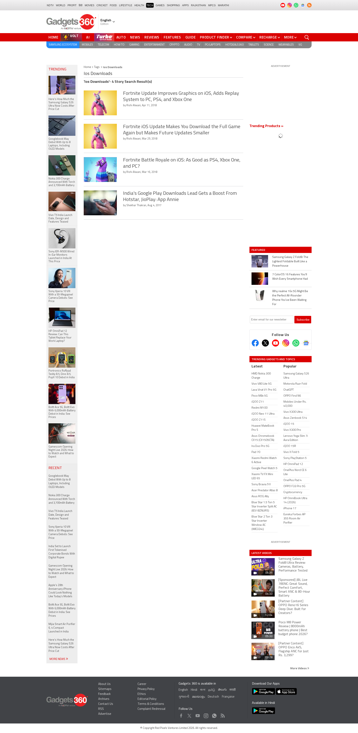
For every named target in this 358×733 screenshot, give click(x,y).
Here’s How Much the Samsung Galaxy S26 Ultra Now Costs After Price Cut (61, 645)
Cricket (102, 5)
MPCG (212, 5)
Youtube (197, 714)
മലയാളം (198, 696)
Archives (103, 699)
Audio (188, 44)
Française (228, 696)
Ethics (142, 694)
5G (300, 44)
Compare (244, 37)
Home (53, 37)
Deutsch (213, 696)
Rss (222, 714)
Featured (259, 250)
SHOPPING (173, 5)
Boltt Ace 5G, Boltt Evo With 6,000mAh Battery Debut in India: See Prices (61, 610)
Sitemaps (104, 689)
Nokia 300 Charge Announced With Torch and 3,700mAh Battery (61, 499)
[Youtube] (275, 343)
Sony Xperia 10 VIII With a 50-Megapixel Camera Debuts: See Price (60, 532)
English (183, 690)
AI (88, 37)
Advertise (104, 714)
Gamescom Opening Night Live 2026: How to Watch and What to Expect (61, 571)
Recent (55, 468)
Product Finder (214, 37)
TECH (149, 5)
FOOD (113, 5)
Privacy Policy (146, 689)
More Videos (298, 668)
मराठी (233, 690)
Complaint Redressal (151, 709)
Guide (190, 37)
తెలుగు (222, 689)
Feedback (104, 694)
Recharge (268, 37)
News (135, 37)
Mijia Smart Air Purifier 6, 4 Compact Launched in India (61, 628)
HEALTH (139, 5)
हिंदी (80, 5)
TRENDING (57, 69)
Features (172, 37)
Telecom (103, 44)
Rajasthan (198, 5)
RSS (101, 709)
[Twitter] (265, 343)
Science (269, 44)
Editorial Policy (147, 699)
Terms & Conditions (151, 704)
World (60, 5)
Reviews (151, 37)
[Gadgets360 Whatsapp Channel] (295, 343)
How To (119, 44)
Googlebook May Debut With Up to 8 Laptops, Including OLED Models (59, 482)
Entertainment (154, 44)
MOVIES (89, 5)
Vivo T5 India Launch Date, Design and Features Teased (60, 515)
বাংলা (202, 690)
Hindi (194, 690)
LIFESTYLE (125, 5)
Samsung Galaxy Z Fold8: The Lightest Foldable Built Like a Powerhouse (290, 261)
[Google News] (306, 343)
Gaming (134, 44)
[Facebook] (255, 343)
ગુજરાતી (184, 696)
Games (160, 5)
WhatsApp (214, 714)
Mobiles (87, 44)
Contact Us (105, 704)
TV (198, 44)
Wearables (286, 44)
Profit (72, 5)
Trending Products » (266, 126)
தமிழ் (211, 690)
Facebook (181, 714)
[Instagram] (285, 343)
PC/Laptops (213, 44)
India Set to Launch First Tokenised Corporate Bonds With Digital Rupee (61, 552)
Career (142, 684)
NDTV (50, 5)
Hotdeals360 (234, 44)
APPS (185, 5)
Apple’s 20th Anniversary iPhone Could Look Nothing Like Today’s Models (60, 591)
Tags (97, 67)
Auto (121, 37)
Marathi (223, 5)
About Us (104, 684)
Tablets (253, 44)
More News (58, 659)
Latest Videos (262, 553)
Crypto (174, 44)
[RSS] (309, 5)
